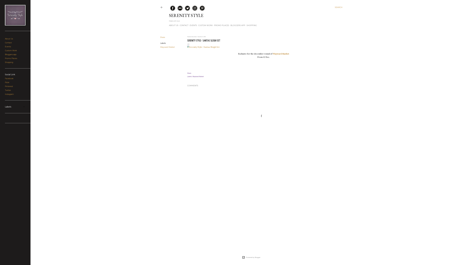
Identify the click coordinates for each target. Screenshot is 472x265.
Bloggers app (237, 25)
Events (193, 25)
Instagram (9, 94)
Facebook (9, 78)
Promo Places (221, 25)
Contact (184, 25)
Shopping (252, 25)
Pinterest (9, 86)
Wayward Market (167, 47)
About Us (173, 25)
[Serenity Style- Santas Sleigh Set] (203, 47)
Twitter (8, 90)
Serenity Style (186, 15)
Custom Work (205, 25)
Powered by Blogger (253, 257)
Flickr (7, 82)
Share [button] (162, 37)
